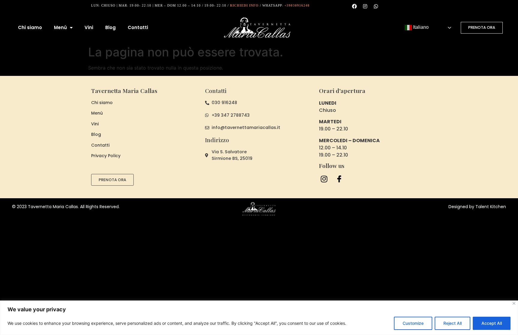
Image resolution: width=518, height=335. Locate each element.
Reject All (452, 323)
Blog (110, 27)
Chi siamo (30, 27)
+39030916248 (297, 5)
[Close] (514, 303)
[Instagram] (365, 6)
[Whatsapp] (376, 6)
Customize (413, 323)
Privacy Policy (106, 156)
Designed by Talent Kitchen (477, 207)
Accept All (491, 323)
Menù (60, 27)
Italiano (420, 27)
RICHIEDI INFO (244, 5)
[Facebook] (354, 6)
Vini (89, 27)
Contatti (138, 27)
